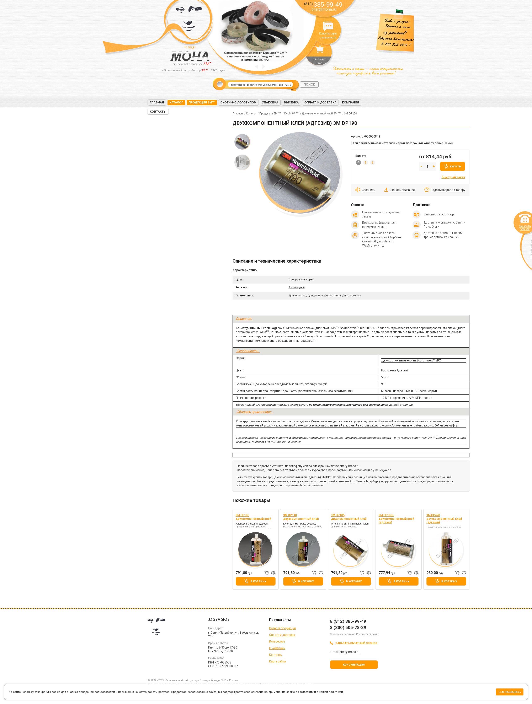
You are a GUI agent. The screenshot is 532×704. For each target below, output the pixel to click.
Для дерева (315, 295)
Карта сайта (277, 661)
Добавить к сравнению (273, 573)
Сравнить (368, 190)
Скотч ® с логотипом (238, 102)
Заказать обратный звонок (356, 643)
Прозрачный (297, 279)
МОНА (189, 20)
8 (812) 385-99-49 (348, 621)
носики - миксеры (288, 442)
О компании (277, 648)
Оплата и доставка (320, 102)
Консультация (354, 664)
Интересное (277, 641)
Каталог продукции (282, 628)
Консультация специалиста (328, 26)
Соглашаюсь (510, 692)
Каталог (176, 102)
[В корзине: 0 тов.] (319, 51)
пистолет (258, 442)
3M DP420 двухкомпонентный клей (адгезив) (444, 519)
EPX (267, 442)
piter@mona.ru (324, 9)
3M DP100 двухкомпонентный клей (253, 517)
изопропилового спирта (374, 437)
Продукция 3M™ (202, 102)
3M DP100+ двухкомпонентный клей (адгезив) (396, 519)
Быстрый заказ (453, 177)
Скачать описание (402, 190)
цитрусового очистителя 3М (413, 437)
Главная (157, 102)
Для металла (332, 295)
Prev (256, 66)
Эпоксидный (297, 287)
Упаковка (270, 102)
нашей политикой (331, 691)
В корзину (258, 581)
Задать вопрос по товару (448, 190)
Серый (310, 279)
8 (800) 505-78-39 (348, 627)
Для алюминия (351, 295)
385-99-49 (323, 4)
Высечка (291, 102)
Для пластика (297, 295)
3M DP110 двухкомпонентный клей (301, 517)
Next (263, 66)
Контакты (158, 111)
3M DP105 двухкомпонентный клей (349, 517)
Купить (455, 166)
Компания (350, 102)
